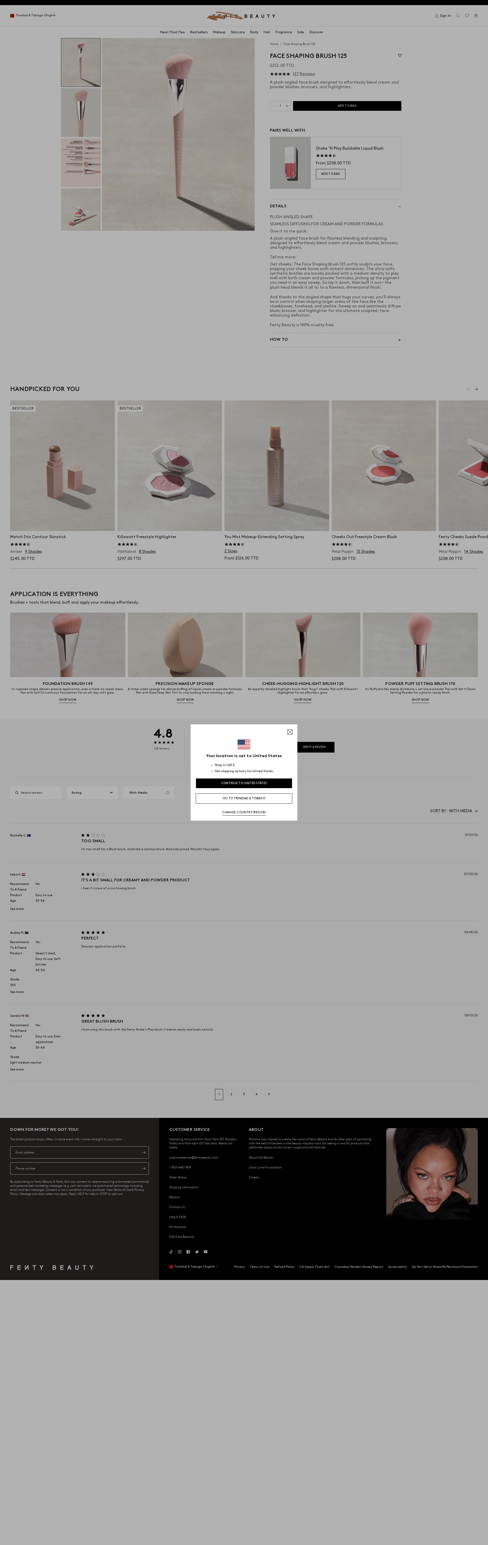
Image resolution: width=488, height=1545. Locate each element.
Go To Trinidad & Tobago (244, 798)
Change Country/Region (244, 812)
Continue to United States (244, 783)
